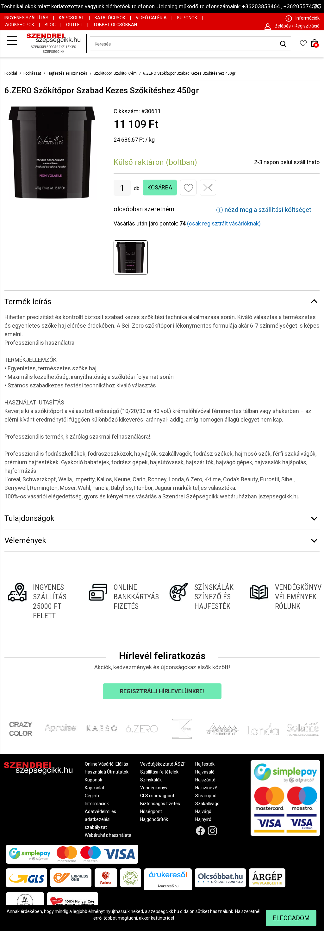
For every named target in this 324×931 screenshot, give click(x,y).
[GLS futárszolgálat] (26, 877)
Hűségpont (151, 811)
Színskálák (151, 779)
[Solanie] (303, 729)
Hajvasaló (205, 771)
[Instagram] (212, 831)
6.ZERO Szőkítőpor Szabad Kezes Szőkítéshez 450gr (189, 73)
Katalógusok (110, 17)
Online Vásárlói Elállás (106, 764)
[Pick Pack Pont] (106, 877)
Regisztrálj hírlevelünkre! (162, 691)
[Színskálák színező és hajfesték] (202, 601)
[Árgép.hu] (267, 877)
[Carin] (222, 729)
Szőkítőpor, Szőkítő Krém (115, 73)
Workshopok (19, 24)
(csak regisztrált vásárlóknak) (224, 223)
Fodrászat (32, 73)
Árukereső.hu (168, 886)
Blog (50, 24)
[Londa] (262, 729)
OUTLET (74, 24)
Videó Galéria (151, 17)
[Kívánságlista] (303, 45)
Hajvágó (203, 811)
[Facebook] (200, 831)
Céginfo (93, 795)
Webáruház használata (108, 835)
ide (170, 918)
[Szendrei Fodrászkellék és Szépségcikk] (55, 44)
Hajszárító (205, 779)
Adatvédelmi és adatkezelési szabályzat (100, 819)
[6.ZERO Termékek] (142, 729)
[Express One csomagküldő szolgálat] (70, 877)
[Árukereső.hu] (168, 877)
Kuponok (187, 17)
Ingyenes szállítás (26, 17)
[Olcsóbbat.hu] (220, 877)
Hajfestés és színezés (67, 73)
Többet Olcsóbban (115, 24)
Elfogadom (291, 918)
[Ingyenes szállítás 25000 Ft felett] (41, 601)
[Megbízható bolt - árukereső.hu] (130, 877)
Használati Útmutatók (106, 771)
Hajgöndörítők (154, 819)
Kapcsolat (71, 17)
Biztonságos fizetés (160, 803)
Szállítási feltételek (159, 771)
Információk (97, 803)
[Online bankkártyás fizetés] (121, 601)
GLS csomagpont (157, 795)
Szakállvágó (207, 803)
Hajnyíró (203, 819)
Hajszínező (206, 787)
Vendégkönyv (153, 787)
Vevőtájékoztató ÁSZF (162, 764)
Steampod (205, 795)
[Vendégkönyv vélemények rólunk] (283, 601)
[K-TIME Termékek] (182, 729)
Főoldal (10, 73)
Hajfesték (205, 764)
